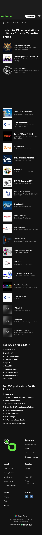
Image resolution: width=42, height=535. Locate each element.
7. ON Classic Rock (10, 369)
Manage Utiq (8, 481)
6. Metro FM (7, 366)
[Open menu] (39, 16)
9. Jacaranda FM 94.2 (10, 376)
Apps (26, 473)
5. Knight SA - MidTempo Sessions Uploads (18, 407)
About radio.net (30, 444)
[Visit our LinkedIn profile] (26, 496)
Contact (27, 469)
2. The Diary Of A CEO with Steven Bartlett (18, 397)
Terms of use (8, 469)
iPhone (6, 497)
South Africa (22, 516)
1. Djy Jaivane (8, 394)
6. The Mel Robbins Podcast (13, 410)
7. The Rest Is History (11, 413)
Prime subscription (29, 482)
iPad (5, 501)
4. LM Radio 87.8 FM (10, 359)
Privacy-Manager (10, 485)
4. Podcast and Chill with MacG (14, 404)
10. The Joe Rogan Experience (14, 423)
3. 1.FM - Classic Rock (11, 356)
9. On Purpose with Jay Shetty (14, 420)
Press (27, 449)
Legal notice (8, 477)
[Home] (4, 23)
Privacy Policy (9, 473)
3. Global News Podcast (11, 400)
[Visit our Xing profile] (31, 496)
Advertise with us (31, 453)
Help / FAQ (28, 477)
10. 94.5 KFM (7, 379)
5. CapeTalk (7, 363)
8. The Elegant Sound (10, 372)
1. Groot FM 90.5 (9, 350)
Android (6, 505)
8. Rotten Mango (9, 417)
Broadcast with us (31, 457)
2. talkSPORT (7, 353)
